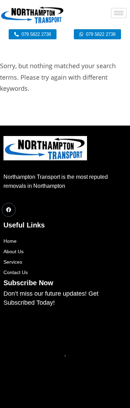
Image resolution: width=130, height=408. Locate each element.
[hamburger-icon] (119, 13)
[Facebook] (9, 210)
